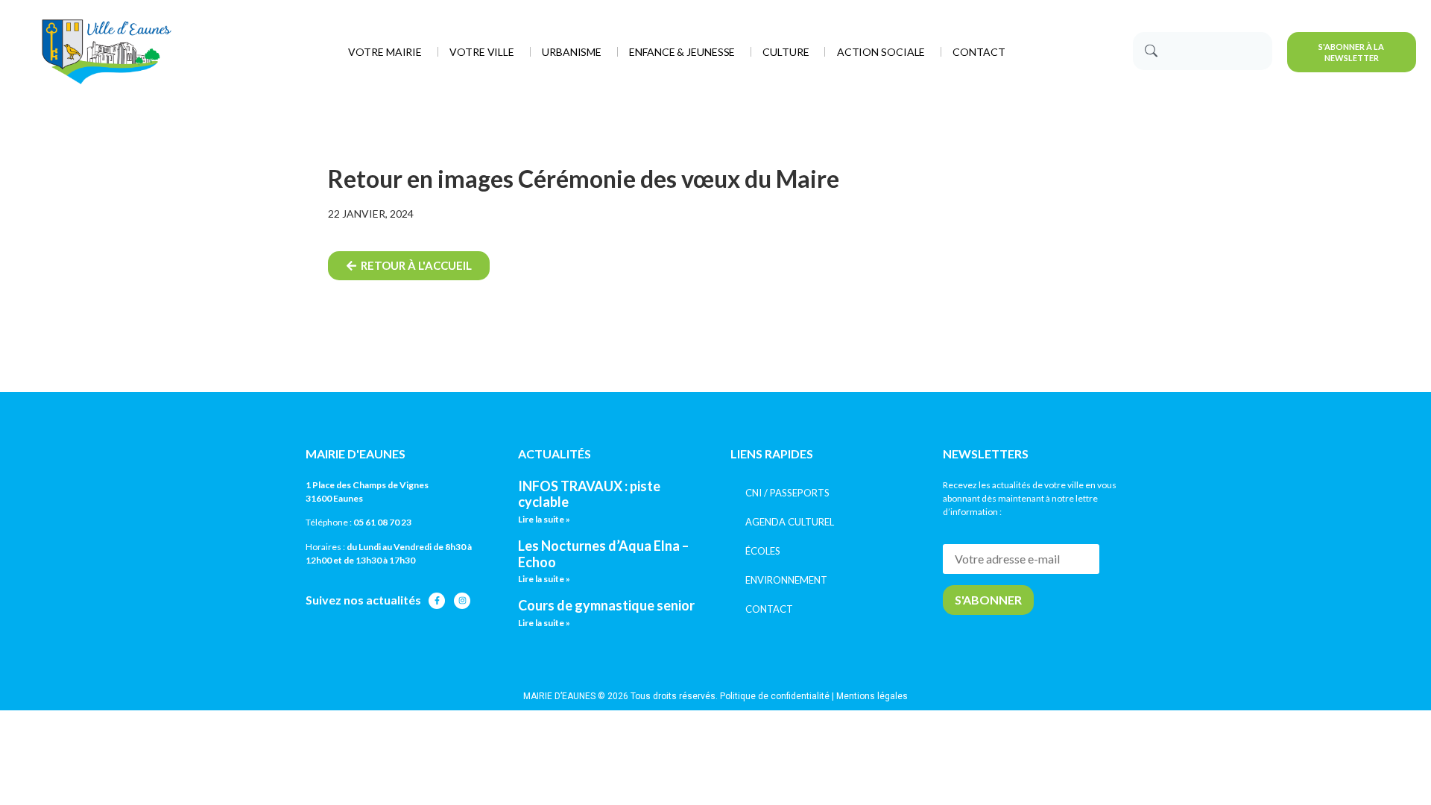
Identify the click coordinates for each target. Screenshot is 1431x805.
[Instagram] (462, 601)
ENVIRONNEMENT (786, 580)
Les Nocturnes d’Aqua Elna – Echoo (603, 553)
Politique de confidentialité (775, 696)
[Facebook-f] (437, 601)
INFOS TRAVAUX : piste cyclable (589, 494)
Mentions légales (872, 696)
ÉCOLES (762, 551)
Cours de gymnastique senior (606, 605)
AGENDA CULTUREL (789, 522)
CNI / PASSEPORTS (787, 493)
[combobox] (1202, 51)
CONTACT (769, 609)
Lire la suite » (544, 519)
